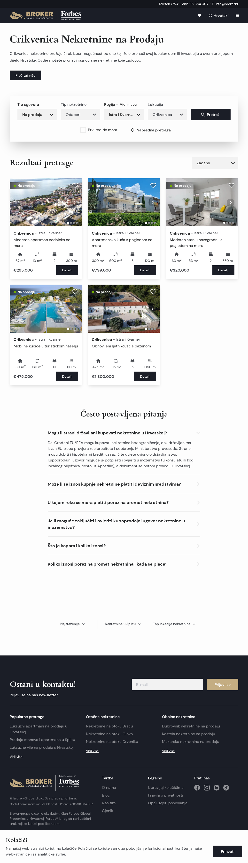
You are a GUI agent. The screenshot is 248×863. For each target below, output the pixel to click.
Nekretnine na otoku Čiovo (109, 734)
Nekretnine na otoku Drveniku (112, 741)
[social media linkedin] (216, 788)
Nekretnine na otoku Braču (109, 726)
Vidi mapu (128, 104)
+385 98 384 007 (81, 804)
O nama (109, 787)
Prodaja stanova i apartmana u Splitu (42, 739)
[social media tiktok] (226, 788)
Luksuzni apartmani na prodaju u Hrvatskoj (38, 729)
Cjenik (107, 810)
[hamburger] (237, 15)
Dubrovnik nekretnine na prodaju (191, 726)
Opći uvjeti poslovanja (167, 803)
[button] (124, 432)
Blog (106, 795)
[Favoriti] (199, 15)
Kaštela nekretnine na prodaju (188, 734)
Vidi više (16, 757)
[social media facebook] (197, 788)
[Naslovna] (45, 15)
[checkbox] (83, 130)
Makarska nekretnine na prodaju (190, 741)
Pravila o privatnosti (165, 795)
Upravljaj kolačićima (166, 787)
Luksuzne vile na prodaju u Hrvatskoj (42, 747)
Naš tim (109, 803)
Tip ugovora (28, 104)
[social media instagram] (207, 788)
